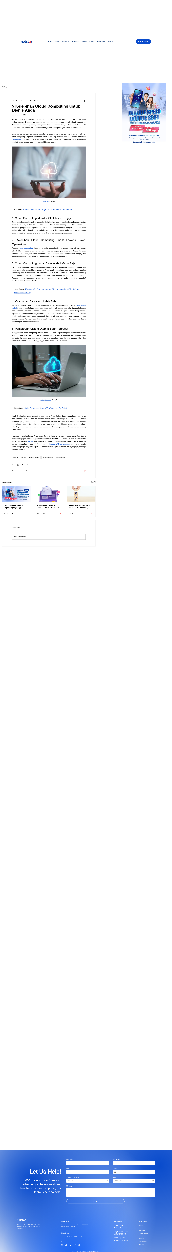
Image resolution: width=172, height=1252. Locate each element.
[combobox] (87, 1181)
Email (68, 1168)
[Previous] (124, 115)
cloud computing (48, 457)
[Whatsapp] (79, 1245)
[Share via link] (27, 465)
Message (69, 1186)
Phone (115, 1168)
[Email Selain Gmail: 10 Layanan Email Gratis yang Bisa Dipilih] (48, 494)
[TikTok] (75, 1245)
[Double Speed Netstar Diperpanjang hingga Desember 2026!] (16, 494)
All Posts (4, 87)
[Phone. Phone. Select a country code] (116, 1172)
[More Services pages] (78, 41)
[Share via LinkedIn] (23, 465)
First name (70, 1159)
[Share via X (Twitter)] (18, 465)
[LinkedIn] (70, 1245)
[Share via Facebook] (13, 465)
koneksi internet (34, 457)
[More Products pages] (68, 41)
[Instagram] (62, 1245)
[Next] (164, 115)
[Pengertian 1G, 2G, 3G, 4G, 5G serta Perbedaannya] (81, 494)
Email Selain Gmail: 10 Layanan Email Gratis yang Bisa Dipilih (48, 506)
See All (93, 482)
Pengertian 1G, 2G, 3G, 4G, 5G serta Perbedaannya (80, 506)
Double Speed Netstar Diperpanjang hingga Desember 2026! (13, 506)
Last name (116, 1159)
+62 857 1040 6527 (121, 1240)
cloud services (60, 457)
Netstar (15, 457)
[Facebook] (66, 1245)
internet (23, 457)
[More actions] (84, 101)
